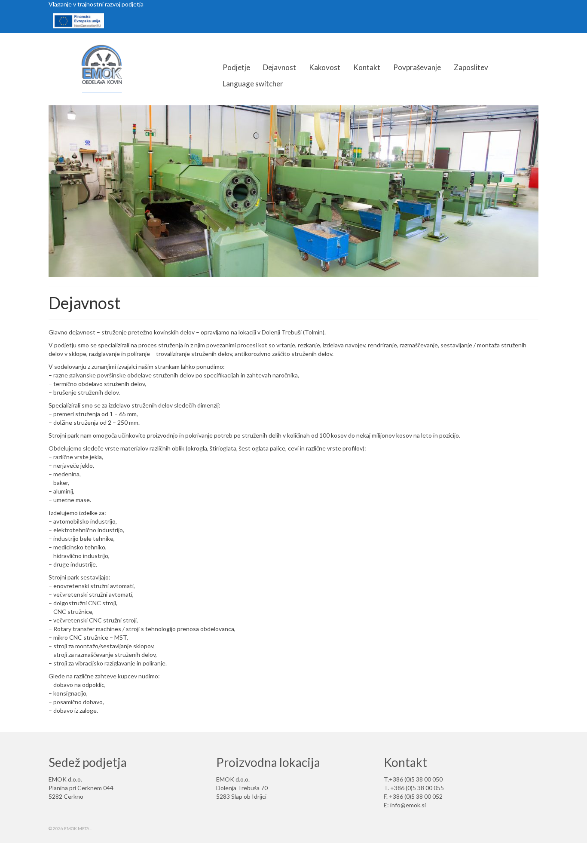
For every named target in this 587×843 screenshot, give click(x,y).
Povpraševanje (417, 67)
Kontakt (366, 67)
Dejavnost (279, 67)
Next (545, 191)
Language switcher (253, 83)
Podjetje (236, 67)
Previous (41, 191)
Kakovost (324, 67)
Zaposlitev (471, 67)
